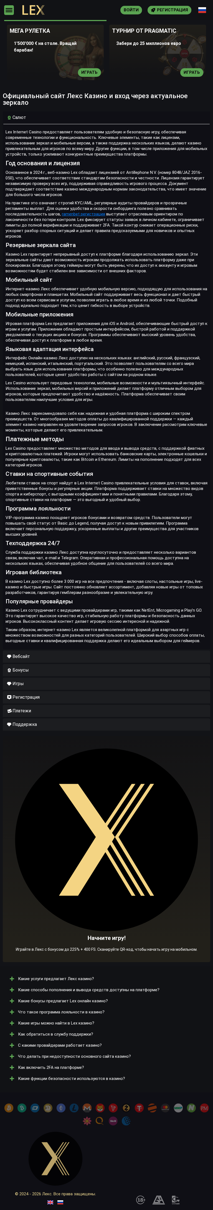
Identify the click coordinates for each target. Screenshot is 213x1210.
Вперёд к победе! (106, 860)
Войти (131, 9)
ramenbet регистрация (83, 214)
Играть (89, 72)
